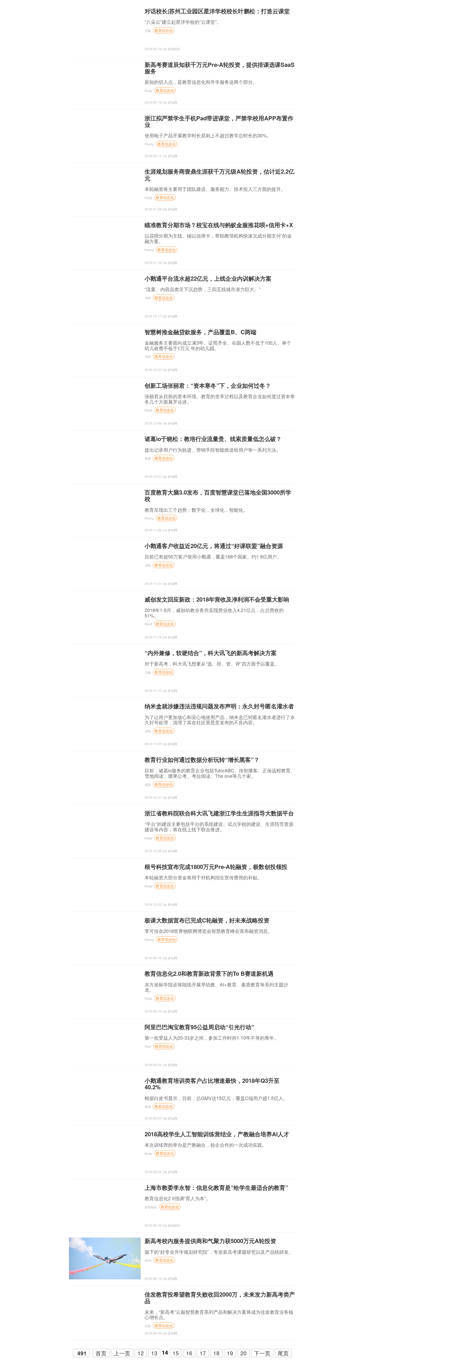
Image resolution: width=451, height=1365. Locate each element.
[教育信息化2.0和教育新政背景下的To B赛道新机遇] (105, 991)
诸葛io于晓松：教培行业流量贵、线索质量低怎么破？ (213, 438)
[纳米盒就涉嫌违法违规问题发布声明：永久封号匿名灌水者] (105, 724)
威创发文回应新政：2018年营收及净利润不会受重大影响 (217, 599)
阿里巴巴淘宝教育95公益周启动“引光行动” (199, 1027)
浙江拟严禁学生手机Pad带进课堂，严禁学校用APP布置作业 (219, 121)
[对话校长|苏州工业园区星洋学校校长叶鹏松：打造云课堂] (105, 29)
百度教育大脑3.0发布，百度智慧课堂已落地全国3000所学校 (218, 495)
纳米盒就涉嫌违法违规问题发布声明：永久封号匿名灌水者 (219, 706)
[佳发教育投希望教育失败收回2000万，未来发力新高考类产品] (105, 1312)
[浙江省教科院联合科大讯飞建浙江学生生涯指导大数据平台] (105, 831)
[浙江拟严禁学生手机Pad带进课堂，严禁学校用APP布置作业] (105, 136)
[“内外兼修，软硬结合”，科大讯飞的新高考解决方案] (105, 670)
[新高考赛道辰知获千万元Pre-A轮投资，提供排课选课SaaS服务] (105, 82)
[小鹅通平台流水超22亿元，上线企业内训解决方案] (105, 296)
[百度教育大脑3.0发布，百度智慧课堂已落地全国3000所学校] (105, 510)
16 (189, 1353)
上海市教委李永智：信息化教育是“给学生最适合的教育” (216, 1187)
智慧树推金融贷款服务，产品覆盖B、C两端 (200, 332)
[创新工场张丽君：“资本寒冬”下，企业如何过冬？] (105, 403)
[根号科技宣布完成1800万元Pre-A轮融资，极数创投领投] (105, 884)
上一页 (122, 1353)
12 (141, 1353)
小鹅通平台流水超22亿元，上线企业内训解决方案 (208, 278)
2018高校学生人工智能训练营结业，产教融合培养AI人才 (217, 1134)
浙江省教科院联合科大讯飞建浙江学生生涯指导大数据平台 (219, 813)
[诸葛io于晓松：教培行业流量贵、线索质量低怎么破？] (105, 456)
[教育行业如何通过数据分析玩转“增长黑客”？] (105, 777)
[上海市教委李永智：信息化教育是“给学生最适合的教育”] (105, 1205)
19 (230, 1353)
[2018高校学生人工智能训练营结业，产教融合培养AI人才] (105, 1152)
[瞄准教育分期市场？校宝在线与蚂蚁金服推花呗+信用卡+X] (105, 242)
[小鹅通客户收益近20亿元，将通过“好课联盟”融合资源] (105, 563)
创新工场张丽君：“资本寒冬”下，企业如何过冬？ (208, 385)
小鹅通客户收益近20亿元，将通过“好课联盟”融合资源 (214, 546)
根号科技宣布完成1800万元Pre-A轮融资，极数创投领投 (216, 866)
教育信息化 (164, 30)
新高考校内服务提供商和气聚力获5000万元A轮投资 (210, 1241)
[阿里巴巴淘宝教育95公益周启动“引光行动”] (105, 1045)
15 (176, 1353)
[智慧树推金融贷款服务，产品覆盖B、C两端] (105, 349)
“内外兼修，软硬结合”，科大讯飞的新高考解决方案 (211, 653)
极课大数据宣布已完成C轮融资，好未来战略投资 (207, 920)
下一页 (262, 1353)
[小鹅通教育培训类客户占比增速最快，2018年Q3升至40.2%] (105, 1098)
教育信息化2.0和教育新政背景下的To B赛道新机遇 (209, 973)
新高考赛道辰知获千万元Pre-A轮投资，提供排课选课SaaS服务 (220, 67)
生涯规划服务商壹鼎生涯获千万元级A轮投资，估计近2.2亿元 (219, 174)
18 (216, 1353)
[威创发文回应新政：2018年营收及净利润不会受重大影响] (105, 617)
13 (154, 1353)
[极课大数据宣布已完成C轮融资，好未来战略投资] (105, 938)
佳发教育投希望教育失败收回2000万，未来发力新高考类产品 (220, 1297)
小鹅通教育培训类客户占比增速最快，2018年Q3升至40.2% (212, 1083)
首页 (101, 1353)
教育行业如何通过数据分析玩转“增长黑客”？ (202, 759)
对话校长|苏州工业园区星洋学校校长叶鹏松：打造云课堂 (217, 11)
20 (243, 1353)
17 (203, 1353)
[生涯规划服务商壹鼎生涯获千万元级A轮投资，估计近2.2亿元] (105, 189)
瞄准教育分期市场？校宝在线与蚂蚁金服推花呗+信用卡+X (219, 225)
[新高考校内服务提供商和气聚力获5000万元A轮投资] (105, 1258)
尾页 (283, 1353)
